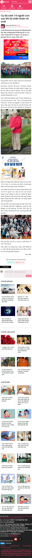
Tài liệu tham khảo (24, 27)
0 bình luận (5, 267)
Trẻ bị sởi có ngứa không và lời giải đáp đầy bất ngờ (23, 423)
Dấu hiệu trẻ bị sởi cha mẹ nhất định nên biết (23, 508)
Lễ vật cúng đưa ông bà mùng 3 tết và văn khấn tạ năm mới (8, 372)
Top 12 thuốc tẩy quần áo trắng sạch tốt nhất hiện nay (8, 487)
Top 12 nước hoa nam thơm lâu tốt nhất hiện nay (23, 445)
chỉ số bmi (20, 518)
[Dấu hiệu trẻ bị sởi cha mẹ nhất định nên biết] (24, 499)
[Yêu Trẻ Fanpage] (20, 541)
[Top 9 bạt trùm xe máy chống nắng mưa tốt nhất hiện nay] (8, 436)
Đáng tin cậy (20, 262)
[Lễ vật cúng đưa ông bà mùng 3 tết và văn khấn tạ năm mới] (8, 362)
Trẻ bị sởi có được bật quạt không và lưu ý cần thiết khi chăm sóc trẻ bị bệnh (23, 401)
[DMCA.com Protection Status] (6, 544)
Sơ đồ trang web (5, 547)
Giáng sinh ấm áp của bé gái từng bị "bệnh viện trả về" (23, 320)
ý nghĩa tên (13, 518)
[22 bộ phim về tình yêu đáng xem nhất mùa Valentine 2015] (24, 339)
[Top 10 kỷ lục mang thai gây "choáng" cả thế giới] (24, 362)
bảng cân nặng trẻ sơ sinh (24, 516)
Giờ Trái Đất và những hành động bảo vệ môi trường (7, 320)
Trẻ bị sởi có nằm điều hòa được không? (7, 399)
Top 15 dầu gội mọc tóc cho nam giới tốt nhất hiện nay (8, 508)
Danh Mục (4, 8)
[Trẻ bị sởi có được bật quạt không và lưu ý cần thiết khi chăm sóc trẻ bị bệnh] (24, 390)
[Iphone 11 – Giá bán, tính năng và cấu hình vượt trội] (24, 289)
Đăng (28, 275)
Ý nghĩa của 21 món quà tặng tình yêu (8, 348)
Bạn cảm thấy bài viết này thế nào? (16, 259)
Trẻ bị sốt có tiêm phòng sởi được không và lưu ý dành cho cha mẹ (8, 424)
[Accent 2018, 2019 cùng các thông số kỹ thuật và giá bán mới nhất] (8, 289)
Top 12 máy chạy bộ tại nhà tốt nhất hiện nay (24, 467)
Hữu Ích (11, 262)
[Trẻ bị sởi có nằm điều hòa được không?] (8, 390)
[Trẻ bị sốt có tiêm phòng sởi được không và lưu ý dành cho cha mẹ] (8, 414)
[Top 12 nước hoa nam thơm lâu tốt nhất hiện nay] (24, 436)
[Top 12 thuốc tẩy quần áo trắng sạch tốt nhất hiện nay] (8, 478)
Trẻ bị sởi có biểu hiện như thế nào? (7, 466)
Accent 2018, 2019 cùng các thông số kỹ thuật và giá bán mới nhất (8, 299)
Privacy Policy (27, 546)
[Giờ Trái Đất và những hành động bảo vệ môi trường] (8, 311)
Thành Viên (20, 8)
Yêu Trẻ (6, 2)
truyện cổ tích (12, 516)
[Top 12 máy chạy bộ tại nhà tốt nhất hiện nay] (24, 458)
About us (3, 546)
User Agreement (14, 546)
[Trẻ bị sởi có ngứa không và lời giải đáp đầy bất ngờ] (24, 414)
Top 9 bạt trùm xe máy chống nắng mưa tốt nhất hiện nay (7, 446)
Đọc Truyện (12, 8)
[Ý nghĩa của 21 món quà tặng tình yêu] (8, 339)
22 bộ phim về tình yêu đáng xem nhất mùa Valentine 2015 (24, 349)
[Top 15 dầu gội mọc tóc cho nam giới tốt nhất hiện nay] (8, 499)
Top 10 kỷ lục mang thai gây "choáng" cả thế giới (24, 371)
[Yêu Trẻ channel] (16, 541)
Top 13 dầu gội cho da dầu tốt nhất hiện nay (24, 487)
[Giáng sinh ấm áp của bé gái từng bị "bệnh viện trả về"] (24, 311)
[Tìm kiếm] (30, 1)
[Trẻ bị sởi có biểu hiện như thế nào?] (8, 458)
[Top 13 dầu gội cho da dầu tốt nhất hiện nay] (24, 478)
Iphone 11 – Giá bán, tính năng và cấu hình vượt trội (23, 298)
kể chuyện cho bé (5, 518)
